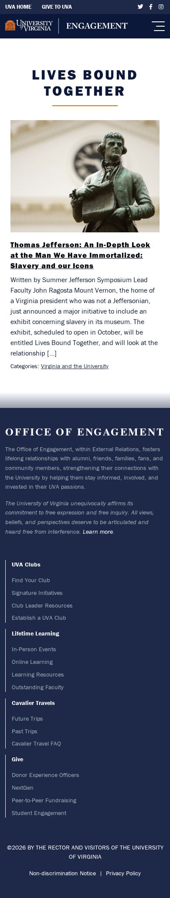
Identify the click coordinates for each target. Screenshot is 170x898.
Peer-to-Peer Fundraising (44, 800)
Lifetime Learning (35, 633)
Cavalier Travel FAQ (36, 743)
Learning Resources (38, 674)
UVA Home (18, 6)
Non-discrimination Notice (62, 873)
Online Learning (32, 662)
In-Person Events (34, 649)
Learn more (98, 531)
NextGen (23, 787)
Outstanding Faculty (38, 687)
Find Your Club (31, 580)
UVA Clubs (26, 564)
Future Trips (27, 718)
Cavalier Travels (33, 703)
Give (17, 759)
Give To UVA (57, 6)
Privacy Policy (123, 873)
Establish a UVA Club (39, 618)
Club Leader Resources (42, 605)
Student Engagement (39, 813)
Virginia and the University (75, 366)
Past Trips (24, 731)
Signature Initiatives (37, 593)
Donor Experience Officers (45, 775)
